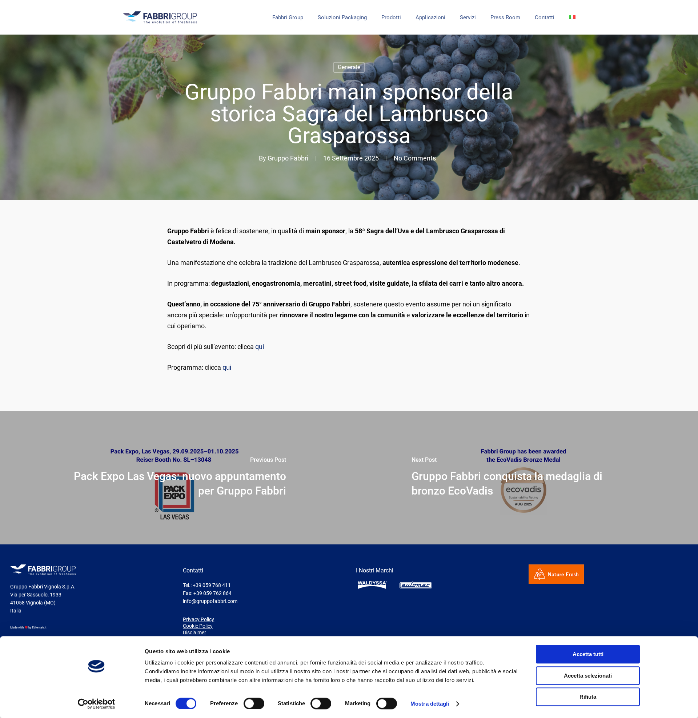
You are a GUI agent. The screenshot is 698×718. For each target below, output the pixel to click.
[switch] (254, 703)
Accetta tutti (588, 654)
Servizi (468, 17)
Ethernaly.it (39, 627)
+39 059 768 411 (212, 585)
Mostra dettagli (429, 704)
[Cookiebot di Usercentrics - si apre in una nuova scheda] (96, 703)
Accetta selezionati (588, 676)
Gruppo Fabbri (288, 158)
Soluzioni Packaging (342, 17)
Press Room (505, 17)
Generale (349, 67)
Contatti (544, 17)
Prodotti (391, 17)
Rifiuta (587, 697)
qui (259, 346)
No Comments (415, 158)
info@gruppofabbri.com (210, 601)
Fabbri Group (287, 17)
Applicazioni (430, 17)
